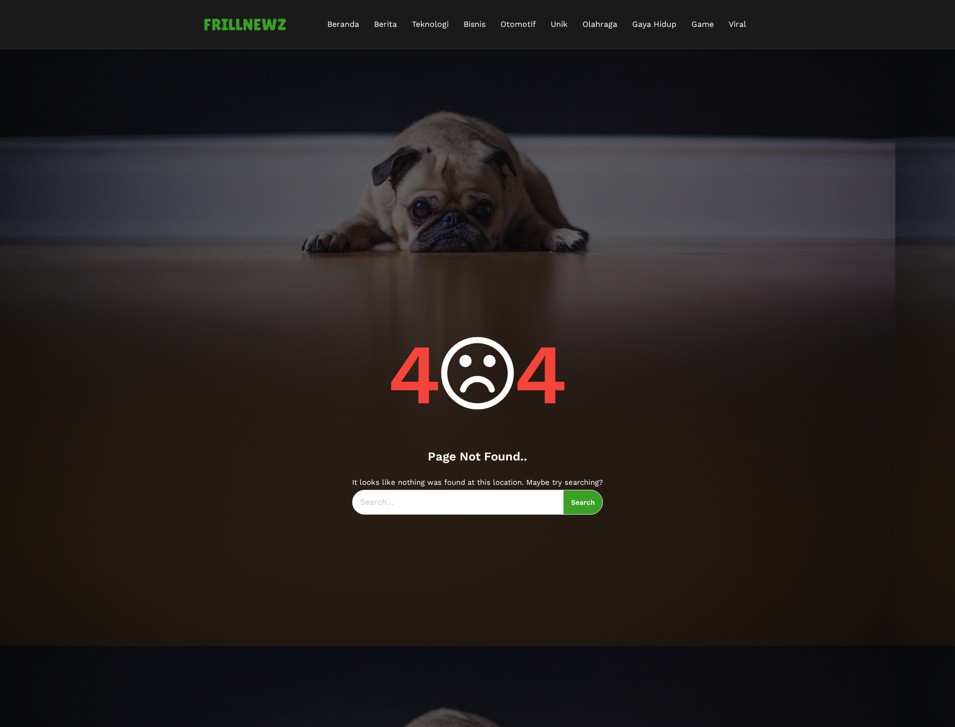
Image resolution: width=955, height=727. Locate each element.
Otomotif (518, 24)
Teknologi (430, 24)
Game (702, 24)
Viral (737, 24)
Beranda (343, 24)
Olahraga (599, 24)
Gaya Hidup (654, 24)
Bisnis (474, 24)
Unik (559, 24)
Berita (385, 24)
